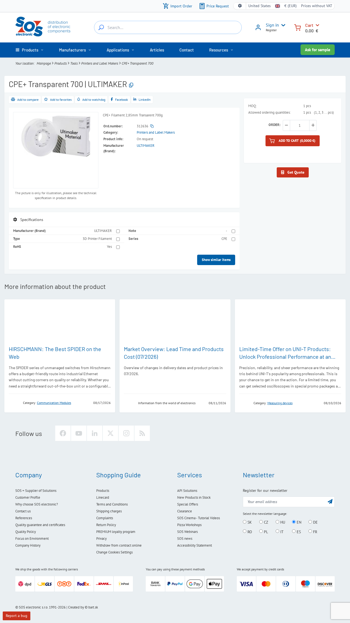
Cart (309, 25)
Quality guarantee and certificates (40, 524)
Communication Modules (54, 403)
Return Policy (106, 524)
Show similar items (216, 259)
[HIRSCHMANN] (14, 402)
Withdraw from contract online (119, 545)
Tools (74, 63)
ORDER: (275, 124)
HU (282, 522)
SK (249, 522)
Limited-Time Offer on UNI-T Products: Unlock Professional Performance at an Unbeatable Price (285, 357)
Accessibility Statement (194, 545)
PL (265, 531)
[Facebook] (63, 433)
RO (249, 531)
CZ (265, 522)
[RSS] (142, 433)
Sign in (272, 25)
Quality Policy (25, 531)
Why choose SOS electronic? (36, 504)
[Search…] (101, 27)
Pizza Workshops (189, 524)
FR (314, 531)
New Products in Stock (194, 497)
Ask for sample (317, 49)
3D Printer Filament (97, 238)
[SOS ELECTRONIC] (129, 403)
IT (281, 531)
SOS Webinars (187, 531)
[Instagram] (126, 433)
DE (315, 522)
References (23, 518)
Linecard (102, 497)
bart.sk (93, 607)
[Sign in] (258, 29)
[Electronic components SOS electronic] (42, 26)
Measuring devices (280, 403)
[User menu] (282, 25)
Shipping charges (109, 511)
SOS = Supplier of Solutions (35, 490)
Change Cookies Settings (114, 552)
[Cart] (297, 27)
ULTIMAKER (145, 145)
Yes (109, 246)
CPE (224, 238)
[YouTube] (78, 433)
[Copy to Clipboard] (131, 85)
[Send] (330, 501)
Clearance (184, 511)
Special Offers (187, 504)
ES (298, 531)
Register (271, 30)
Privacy (101, 538)
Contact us (23, 511)
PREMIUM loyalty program (115, 531)
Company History (27, 545)
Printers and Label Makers (99, 63)
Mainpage (44, 63)
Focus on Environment (32, 538)
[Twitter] (110, 433)
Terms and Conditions (112, 504)
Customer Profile (27, 497)
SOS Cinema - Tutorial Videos (198, 518)
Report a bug (16, 615)
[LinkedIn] (94, 433)
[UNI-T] (244, 403)
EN (298, 522)
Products (60, 63)
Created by (76, 607)
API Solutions (187, 490)
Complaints (104, 518)
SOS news (184, 538)
